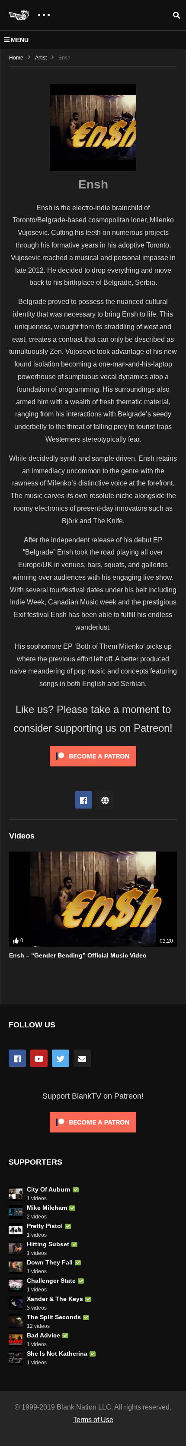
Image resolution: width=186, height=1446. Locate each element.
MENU (20, 39)
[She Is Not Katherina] (15, 1358)
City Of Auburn (49, 1189)
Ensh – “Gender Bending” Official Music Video (78, 955)
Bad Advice (43, 1335)
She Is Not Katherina (57, 1353)
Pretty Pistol (45, 1225)
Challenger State (51, 1280)
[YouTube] (39, 1058)
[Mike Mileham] (15, 1212)
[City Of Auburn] (15, 1194)
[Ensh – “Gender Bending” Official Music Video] (93, 899)
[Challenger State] (15, 1285)
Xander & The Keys (55, 1298)
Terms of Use (93, 1419)
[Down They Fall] (15, 1267)
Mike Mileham (47, 1207)
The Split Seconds (54, 1317)
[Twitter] (60, 1058)
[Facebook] (83, 800)
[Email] (82, 1058)
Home (16, 58)
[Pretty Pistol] (15, 1230)
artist (41, 58)
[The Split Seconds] (15, 1321)
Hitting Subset (48, 1244)
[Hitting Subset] (15, 1248)
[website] (105, 800)
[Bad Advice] (15, 1340)
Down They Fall (50, 1262)
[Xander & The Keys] (15, 1303)
